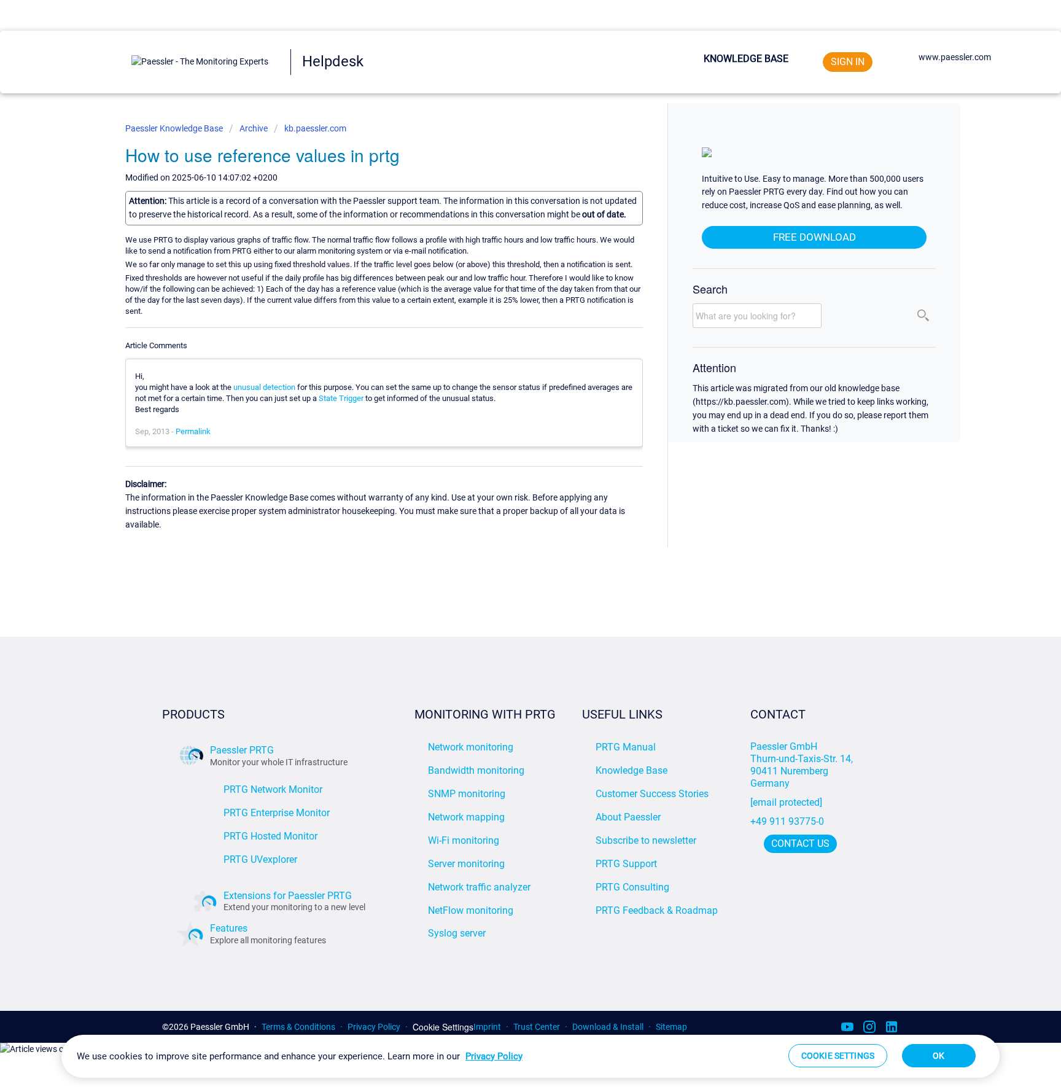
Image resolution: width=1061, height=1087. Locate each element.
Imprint (487, 1027)
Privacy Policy (374, 1027)
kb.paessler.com (315, 128)
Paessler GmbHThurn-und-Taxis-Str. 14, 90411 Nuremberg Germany (802, 765)
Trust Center (536, 1027)
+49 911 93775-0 (787, 821)
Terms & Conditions (298, 1027)
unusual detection (264, 387)
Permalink (193, 431)
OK (938, 1056)
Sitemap (671, 1027)
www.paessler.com (955, 57)
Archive (253, 128)
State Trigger (341, 398)
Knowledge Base (746, 58)
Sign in (848, 62)
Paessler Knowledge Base (175, 128)
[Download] (508, 390)
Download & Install (607, 1027)
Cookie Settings (443, 1027)
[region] (530, 1056)
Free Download (814, 237)
